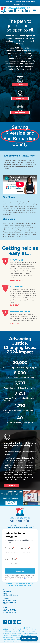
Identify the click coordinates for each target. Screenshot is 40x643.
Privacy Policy (13, 641)
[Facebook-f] (10, 622)
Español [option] (9, 2)
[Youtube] (19, 622)
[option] (9, 2)
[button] (34, 10)
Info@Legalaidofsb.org (10, 595)
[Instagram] (14, 622)
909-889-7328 (7, 591)
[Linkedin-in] (5, 622)
